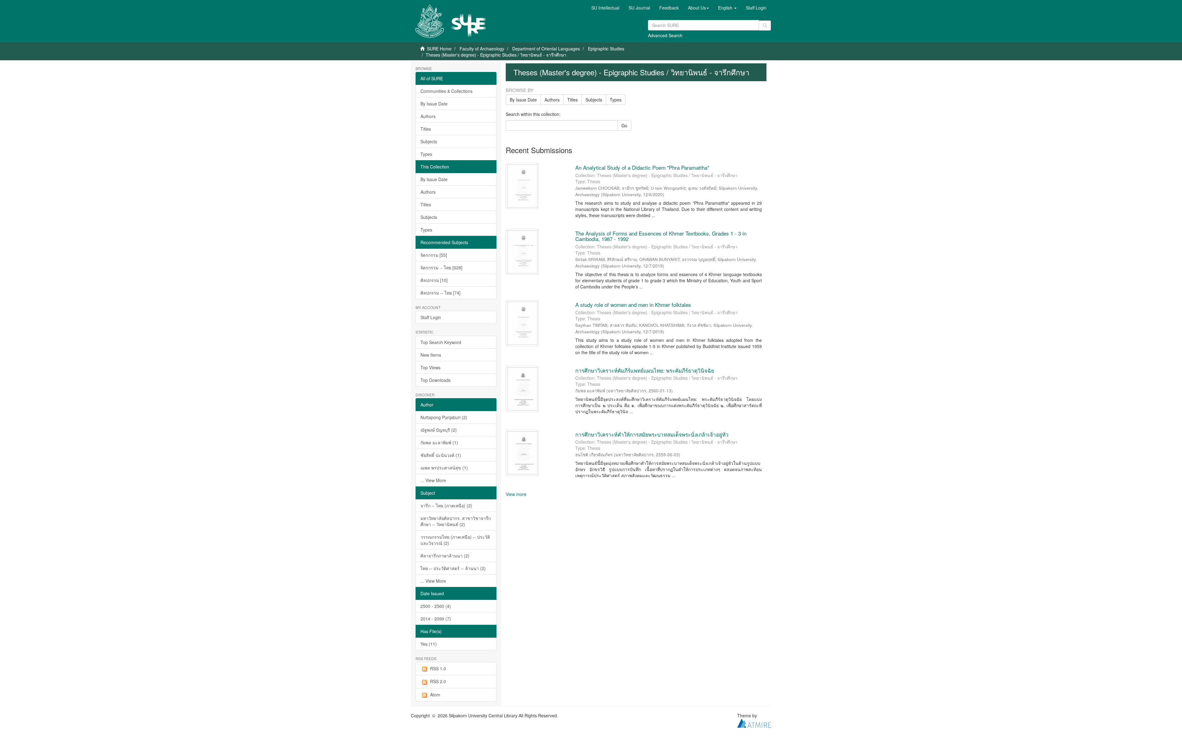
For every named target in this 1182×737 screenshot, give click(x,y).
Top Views (430, 367)
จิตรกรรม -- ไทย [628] (441, 267)
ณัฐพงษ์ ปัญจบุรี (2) (438, 430)
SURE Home (439, 49)
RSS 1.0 (438, 668)
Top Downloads (435, 380)
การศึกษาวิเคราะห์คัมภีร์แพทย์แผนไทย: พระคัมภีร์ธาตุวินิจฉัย (644, 370)
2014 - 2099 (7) (435, 619)
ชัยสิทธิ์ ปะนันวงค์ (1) (440, 455)
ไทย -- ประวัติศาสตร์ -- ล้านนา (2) (453, 568)
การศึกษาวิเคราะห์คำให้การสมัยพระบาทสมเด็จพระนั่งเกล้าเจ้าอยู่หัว (652, 434)
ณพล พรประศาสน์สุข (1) (444, 468)
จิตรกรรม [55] (433, 255)
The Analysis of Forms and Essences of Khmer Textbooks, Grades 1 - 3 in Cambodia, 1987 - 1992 (660, 236)
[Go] (765, 25)
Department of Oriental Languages (546, 49)
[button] (698, 7)
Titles (425, 129)
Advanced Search (665, 35)
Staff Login (430, 317)
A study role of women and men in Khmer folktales (633, 304)
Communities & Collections (446, 91)
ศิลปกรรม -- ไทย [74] (440, 293)
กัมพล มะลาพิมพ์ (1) (439, 442)
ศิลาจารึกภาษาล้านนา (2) (444, 556)
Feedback (669, 8)
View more (516, 494)
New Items (430, 355)
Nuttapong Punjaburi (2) (443, 417)
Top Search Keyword (440, 342)
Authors (428, 116)
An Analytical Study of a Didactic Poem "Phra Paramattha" (643, 167)
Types (426, 154)
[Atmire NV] (754, 722)
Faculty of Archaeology (482, 49)
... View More (433, 480)
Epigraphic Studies (606, 49)
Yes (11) (428, 644)
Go (624, 125)
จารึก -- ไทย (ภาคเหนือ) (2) (446, 505)
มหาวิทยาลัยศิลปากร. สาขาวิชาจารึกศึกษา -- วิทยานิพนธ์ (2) (455, 521)
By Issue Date (434, 104)
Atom (435, 694)
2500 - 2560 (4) (435, 606)
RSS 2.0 (438, 681)
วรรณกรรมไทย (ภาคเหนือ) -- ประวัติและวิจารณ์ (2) (455, 540)
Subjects (428, 141)
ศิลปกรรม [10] (434, 280)
